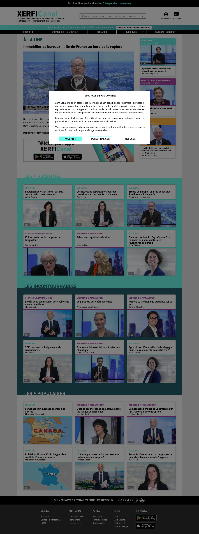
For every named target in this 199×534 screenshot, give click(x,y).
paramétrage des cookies (94, 130)
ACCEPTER (70, 138)
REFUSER (130, 138)
